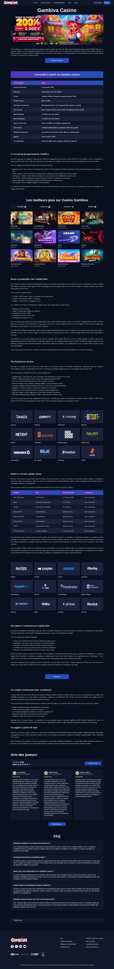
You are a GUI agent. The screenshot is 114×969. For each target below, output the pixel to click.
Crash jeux (67, 206)
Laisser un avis (93, 763)
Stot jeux (91, 206)
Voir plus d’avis (57, 824)
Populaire (20, 206)
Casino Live (44, 206)
